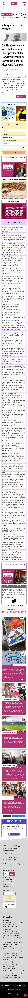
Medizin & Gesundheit (17, 951)
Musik (6, 953)
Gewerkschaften (8, 940)
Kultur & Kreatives (8, 948)
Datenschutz (7, 886)
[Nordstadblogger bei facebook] (10, 989)
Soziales (6, 964)
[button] (14, 113)
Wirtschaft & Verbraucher (10, 975)
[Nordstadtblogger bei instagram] (19, 989)
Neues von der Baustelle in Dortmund (13, 497)
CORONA (6, 927)
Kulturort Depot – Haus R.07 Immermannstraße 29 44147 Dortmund (11, 850)
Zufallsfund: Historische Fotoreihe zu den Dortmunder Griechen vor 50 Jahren (13, 283)
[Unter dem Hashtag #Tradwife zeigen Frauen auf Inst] (14, 699)
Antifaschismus (8, 920)
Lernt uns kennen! (8, 877)
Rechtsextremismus (9, 959)
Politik (6, 955)
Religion (20, 962)
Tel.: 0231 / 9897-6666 (10, 857)
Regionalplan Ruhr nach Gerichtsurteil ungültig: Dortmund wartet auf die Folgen (12, 252)
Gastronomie (7, 938)
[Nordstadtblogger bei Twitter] (13, 989)
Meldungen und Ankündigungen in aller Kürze (13, 547)
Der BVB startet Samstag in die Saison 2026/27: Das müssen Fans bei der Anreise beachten (13, 459)
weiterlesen (20, 96)
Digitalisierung (7, 929)
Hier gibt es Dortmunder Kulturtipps (12, 308)
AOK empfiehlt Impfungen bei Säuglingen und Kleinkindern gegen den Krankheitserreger (13, 423)
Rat (20, 957)
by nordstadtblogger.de (18, 993)
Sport (14, 964)
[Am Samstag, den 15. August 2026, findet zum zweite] (14, 765)
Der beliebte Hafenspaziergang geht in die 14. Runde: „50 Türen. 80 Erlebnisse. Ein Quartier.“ (13, 485)
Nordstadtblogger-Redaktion (8, 70)
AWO (20, 922)
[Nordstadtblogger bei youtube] (17, 989)
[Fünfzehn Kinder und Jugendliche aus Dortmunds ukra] (14, 798)
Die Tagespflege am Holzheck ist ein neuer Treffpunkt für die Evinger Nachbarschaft (13, 327)
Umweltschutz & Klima (9, 968)
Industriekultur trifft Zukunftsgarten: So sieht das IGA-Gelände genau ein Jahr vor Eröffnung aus (13, 405)
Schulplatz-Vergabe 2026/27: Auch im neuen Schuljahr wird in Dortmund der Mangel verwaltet (12, 360)
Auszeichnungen (8, 879)
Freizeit (17, 935)
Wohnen (17, 977)
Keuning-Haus (15, 944)
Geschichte (18, 938)
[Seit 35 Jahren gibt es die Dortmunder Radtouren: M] (14, 666)
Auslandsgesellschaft (9, 922)
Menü (14, 4)
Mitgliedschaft (7, 882)
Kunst (19, 948)
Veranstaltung (19, 970)
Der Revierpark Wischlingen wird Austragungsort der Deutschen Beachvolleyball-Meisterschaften (12, 556)
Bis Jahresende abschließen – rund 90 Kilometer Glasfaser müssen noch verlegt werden (13, 506)
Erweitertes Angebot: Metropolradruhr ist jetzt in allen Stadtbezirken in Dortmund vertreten (13, 315)
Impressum (6, 884)
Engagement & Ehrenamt (10, 931)
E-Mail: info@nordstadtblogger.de (13, 864)
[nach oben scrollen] (25, 995)
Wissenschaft (7, 977)
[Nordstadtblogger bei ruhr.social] (15, 989)
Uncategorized (7, 970)
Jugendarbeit (18, 942)
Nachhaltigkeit (15, 953)
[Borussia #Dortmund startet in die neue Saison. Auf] (14, 732)
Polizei (14, 955)
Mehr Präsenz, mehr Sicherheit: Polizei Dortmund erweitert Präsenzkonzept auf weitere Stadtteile (13, 438)
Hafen (18, 940)
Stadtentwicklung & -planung (11, 966)
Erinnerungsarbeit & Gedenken (11, 933)
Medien (6, 951)
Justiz (5, 944)
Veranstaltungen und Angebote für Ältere (13, 292)
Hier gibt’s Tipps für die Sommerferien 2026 (13, 539)
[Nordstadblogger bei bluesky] (8, 989)
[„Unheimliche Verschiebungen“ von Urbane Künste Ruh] (14, 633)
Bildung (19, 924)
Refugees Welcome (8, 962)
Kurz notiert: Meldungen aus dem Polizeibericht (13, 240)
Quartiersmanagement (9, 957)
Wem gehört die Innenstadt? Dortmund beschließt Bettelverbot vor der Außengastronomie (13, 515)
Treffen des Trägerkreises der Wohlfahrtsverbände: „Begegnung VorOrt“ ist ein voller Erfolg (12, 264)
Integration (7, 942)
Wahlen (21, 973)
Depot (15, 927)
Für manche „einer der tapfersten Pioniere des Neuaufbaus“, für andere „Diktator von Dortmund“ (13, 367)
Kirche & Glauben (8, 946)
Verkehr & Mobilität (9, 973)
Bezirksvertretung (8, 924)
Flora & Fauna (7, 935)
